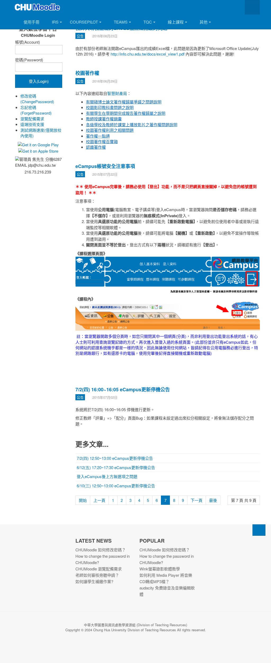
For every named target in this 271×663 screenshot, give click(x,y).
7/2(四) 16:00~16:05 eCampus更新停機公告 (122, 389)
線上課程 (176, 22)
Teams (121, 22)
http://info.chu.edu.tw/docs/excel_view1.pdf (147, 54)
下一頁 (196, 500)
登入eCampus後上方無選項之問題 (107, 476)
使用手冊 (31, 22)
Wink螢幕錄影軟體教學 (159, 568)
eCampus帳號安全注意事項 (105, 166)
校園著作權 (87, 73)
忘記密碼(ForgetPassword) (36, 110)
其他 (203, 22)
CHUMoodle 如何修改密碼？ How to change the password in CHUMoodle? (102, 556)
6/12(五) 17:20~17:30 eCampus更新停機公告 (116, 467)
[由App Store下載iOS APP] (37, 150)
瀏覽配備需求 (32, 118)
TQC (147, 22)
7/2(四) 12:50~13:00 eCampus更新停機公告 (115, 458)
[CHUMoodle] (37, 7)
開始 (83, 500)
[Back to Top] (258, 530)
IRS (55, 22)
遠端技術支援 (32, 124)
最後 (213, 500)
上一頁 (99, 500)
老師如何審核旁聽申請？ (97, 575)
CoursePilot (84, 22)
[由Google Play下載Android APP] (38, 144)
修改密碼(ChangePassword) (37, 98)
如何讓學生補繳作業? (94, 581)
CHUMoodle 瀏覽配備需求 (98, 568)
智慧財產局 (117, 93)
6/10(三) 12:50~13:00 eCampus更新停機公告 (116, 485)
